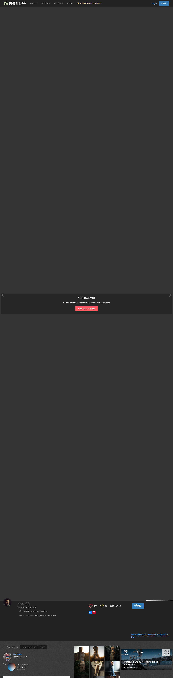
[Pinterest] (94, 612)
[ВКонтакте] (90, 612)
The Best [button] (58, 3)
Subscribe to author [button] (138, 606)
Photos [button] (33, 3)
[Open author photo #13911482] (112, 653)
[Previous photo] (3, 295)
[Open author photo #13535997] (112, 668)
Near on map (28, 647)
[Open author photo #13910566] (81, 668)
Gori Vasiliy (17, 654)
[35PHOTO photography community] (14, 3)
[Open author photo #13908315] (97, 668)
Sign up (164, 3)
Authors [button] (45, 3)
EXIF (42, 647)
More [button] (69, 3)
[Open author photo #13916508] (97, 653)
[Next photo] (170, 295)
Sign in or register (86, 309)
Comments (12, 647)
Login (154, 3)
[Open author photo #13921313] (81, 653)
